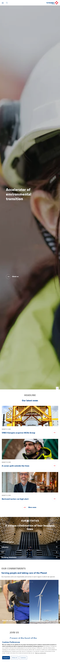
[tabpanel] (14, 602)
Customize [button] (23, 657)
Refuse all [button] (14, 657)
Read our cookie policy (40, 653)
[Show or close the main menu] (3, 3)
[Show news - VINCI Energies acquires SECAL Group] (55, 432)
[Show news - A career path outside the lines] (55, 465)
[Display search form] (7, 3)
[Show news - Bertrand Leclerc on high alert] (55, 498)
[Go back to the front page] (34, 2)
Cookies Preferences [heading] (11, 642)
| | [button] (57, 388)
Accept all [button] (6, 657)
